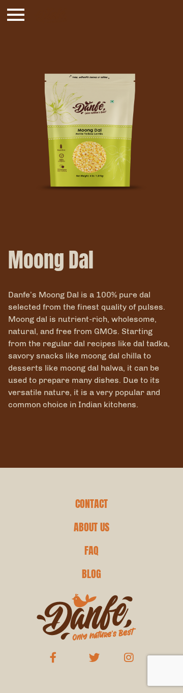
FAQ (91, 550)
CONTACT (91, 503)
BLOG (91, 574)
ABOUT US (91, 527)
